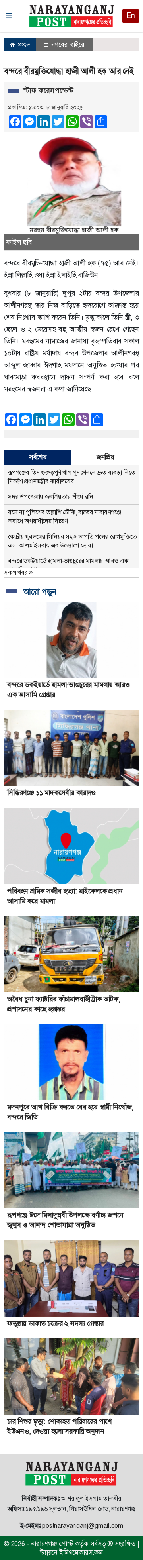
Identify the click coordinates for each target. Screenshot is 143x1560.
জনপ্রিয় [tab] (105, 457)
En (130, 15)
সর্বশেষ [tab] (37, 457)
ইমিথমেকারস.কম (81, 1552)
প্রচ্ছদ (23, 44)
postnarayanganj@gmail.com (82, 1525)
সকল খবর (16, 572)
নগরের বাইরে (67, 44)
